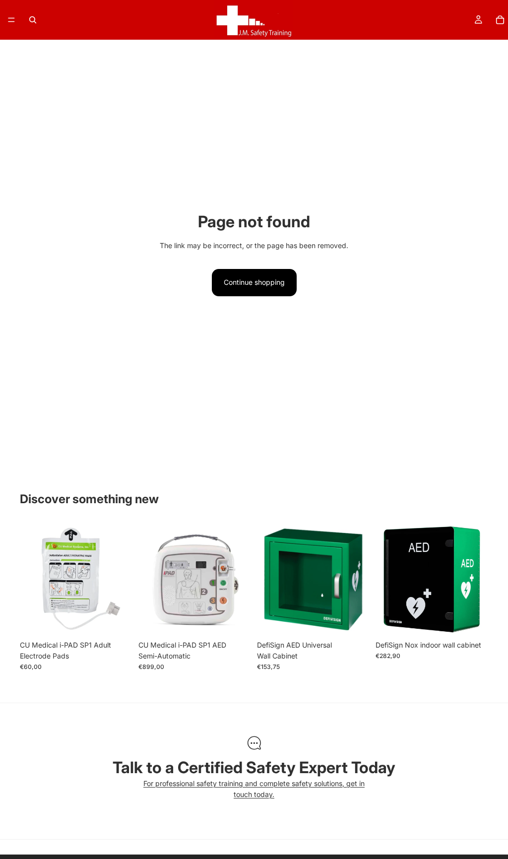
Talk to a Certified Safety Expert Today (254, 767)
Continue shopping (254, 282)
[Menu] (11, 19)
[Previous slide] (149, 579)
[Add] (117, 620)
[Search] (33, 20)
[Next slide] (240, 579)
